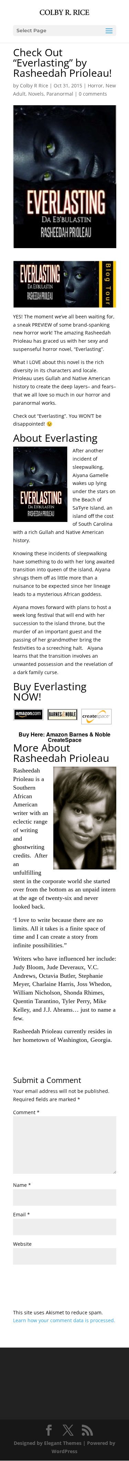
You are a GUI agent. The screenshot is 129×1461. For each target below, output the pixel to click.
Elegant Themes (63, 1443)
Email (21, 1214)
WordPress (64, 1451)
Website (22, 1244)
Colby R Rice (34, 85)
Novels (36, 93)
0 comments (93, 93)
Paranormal (59, 93)
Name (22, 1185)
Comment (26, 1112)
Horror (95, 85)
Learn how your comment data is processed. (64, 1320)
